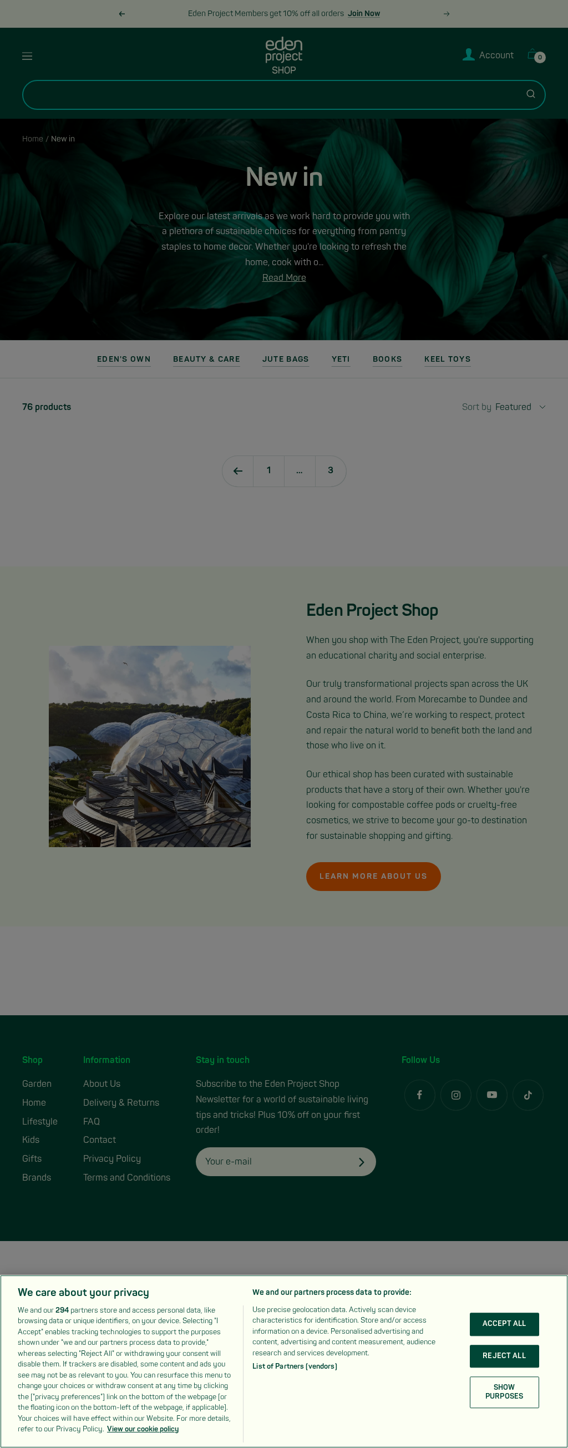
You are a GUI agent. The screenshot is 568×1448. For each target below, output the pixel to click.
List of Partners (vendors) (294, 1366)
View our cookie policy (143, 1429)
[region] (284, 1361)
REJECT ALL (504, 1355)
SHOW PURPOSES (504, 1392)
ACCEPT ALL (504, 1323)
